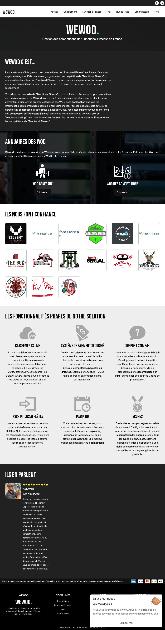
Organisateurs (142, 11)
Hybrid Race (122, 11)
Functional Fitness (91, 11)
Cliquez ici (42, 192)
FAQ (157, 11)
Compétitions (70, 11)
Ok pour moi (126, 622)
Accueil (54, 11)
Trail (109, 11)
